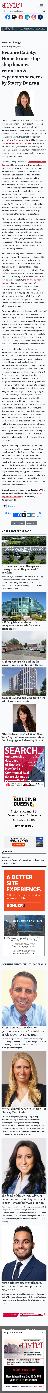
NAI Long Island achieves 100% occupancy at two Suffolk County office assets (21, 625)
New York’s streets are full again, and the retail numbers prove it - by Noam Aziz (23, 1286)
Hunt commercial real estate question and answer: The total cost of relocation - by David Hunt (23, 1031)
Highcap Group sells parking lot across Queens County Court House (22, 663)
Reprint (40, 516)
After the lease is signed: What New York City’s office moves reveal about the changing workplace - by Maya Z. (23, 737)
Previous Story (19, 523)
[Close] (42, 1332)
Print (8, 513)
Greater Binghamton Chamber (18, 143)
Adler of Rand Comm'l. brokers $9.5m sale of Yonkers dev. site (23, 699)
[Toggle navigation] (41, 5)
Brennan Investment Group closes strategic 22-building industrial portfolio (21, 569)
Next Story (30, 523)
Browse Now (19, 844)
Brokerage (12, 506)
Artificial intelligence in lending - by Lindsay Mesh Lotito (24, 1110)
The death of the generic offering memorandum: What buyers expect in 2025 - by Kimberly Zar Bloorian (23, 1199)
